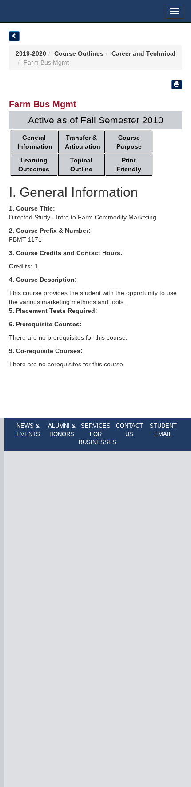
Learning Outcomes (33, 165)
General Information (34, 142)
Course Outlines (78, 53)
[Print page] (176, 84)
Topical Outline (81, 165)
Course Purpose (129, 142)
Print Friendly (128, 165)
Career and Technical (143, 53)
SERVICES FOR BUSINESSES (97, 434)
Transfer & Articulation (82, 142)
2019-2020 (31, 53)
